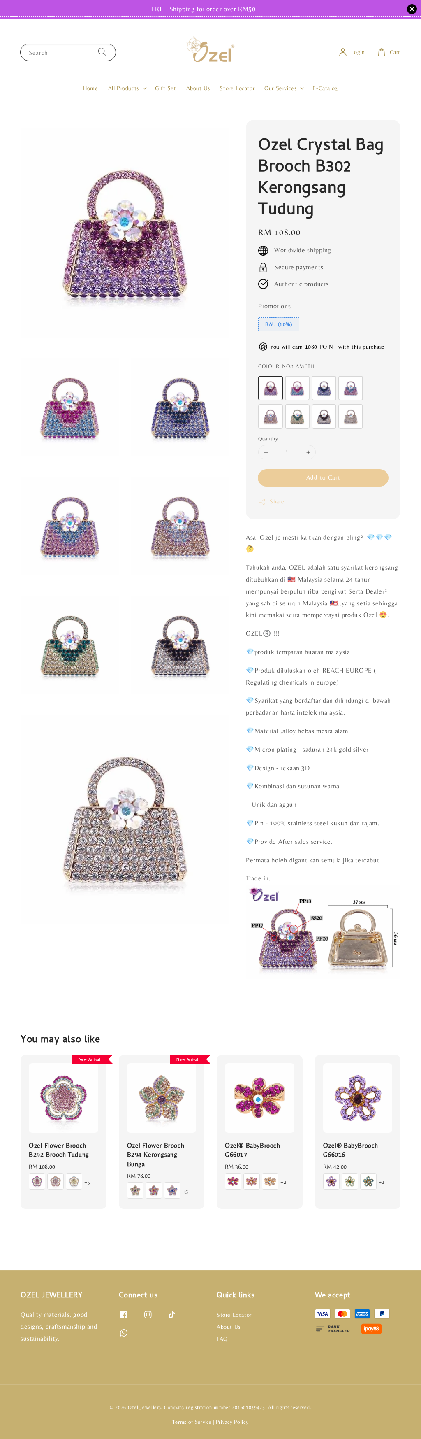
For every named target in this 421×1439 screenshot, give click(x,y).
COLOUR (286, 366)
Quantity (268, 438)
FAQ (222, 1338)
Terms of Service (191, 1422)
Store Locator (237, 88)
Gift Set (165, 88)
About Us (198, 88)
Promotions (274, 306)
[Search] (102, 52)
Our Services (280, 88)
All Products (123, 88)
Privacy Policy (232, 1422)
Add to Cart (323, 477)
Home (90, 88)
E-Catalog (325, 88)
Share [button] (277, 501)
